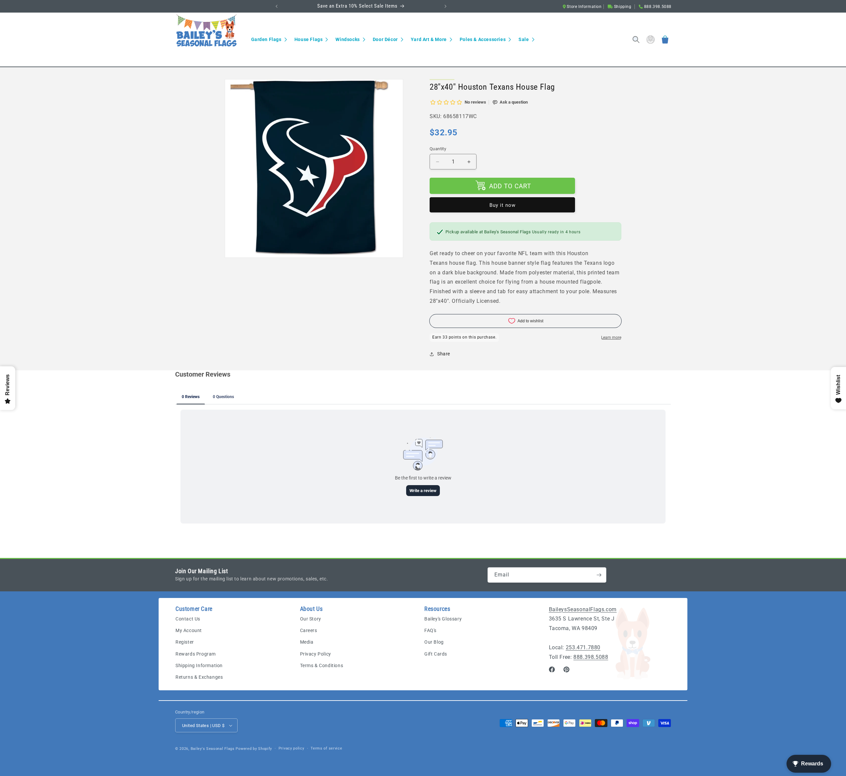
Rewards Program (195, 654)
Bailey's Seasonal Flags (213, 749)
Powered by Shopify (254, 749)
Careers (308, 630)
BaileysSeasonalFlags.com (583, 609)
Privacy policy (291, 748)
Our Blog (434, 642)
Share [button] (443, 353)
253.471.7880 (583, 648)
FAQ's (430, 630)
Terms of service (326, 748)
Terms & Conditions (321, 665)
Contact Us (187, 619)
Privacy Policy (315, 654)
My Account (188, 630)
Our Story (310, 619)
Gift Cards (435, 654)
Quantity (438, 148)
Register (184, 642)
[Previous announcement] (276, 6)
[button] (268, 39)
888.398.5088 (590, 657)
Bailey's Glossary (443, 619)
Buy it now (502, 205)
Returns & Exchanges (199, 677)
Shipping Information (199, 665)
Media (307, 642)
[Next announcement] (445, 6)
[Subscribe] (599, 575)
